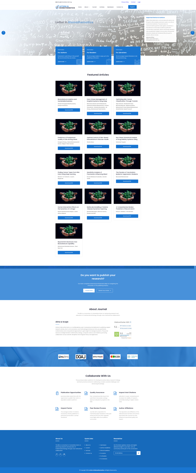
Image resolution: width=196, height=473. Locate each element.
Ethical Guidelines (105, 450)
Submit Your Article (103, 290)
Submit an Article (62, 31)
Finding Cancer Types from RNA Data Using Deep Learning (68, 173)
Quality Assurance (97, 392)
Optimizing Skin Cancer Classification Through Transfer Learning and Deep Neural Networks (127, 102)
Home (80, 7)
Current (94, 7)
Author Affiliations (126, 408)
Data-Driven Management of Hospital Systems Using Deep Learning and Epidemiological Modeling (97, 102)
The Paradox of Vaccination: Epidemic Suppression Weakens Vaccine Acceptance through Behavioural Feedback (127, 175)
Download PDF (69, 110)
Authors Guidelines (105, 448)
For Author (103, 453)
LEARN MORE (61, 61)
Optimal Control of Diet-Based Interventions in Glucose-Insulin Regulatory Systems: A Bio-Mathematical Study (98, 140)
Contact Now (89, 290)
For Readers (103, 456)
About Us (74, 31)
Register (132, 7)
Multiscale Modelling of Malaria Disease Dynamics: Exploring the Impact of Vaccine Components (97, 209)
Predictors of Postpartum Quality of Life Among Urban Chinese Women (67, 139)
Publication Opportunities (71, 392)
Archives (102, 7)
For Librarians (103, 459)
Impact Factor (66, 408)
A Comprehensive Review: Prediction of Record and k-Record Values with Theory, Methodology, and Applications (127, 209)
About (86, 7)
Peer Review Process (98, 408)
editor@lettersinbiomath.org (64, 2)
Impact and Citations (127, 392)
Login (139, 2)
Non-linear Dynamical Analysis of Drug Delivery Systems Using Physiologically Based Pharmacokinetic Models (126, 140)
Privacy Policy (125, 2)
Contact (133, 2)
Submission (110, 7)
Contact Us (120, 7)
